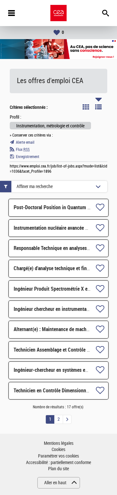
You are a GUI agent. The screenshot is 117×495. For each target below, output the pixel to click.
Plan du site (58, 469)
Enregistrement (27, 156)
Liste (98, 107)
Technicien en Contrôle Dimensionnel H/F (56, 390)
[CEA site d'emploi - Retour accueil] (58, 13)
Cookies (58, 449)
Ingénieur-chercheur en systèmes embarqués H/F (64, 370)
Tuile (86, 107)
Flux (23, 149)
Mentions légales (58, 443)
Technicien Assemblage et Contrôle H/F (54, 350)
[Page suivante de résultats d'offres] (67, 419)
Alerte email (25, 142)
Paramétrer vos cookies (58, 456)
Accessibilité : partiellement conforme (58, 462)
